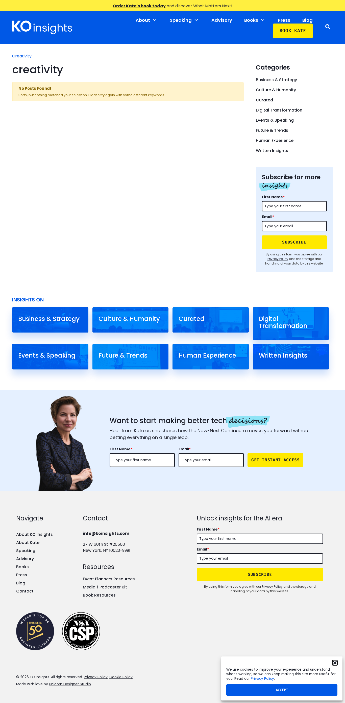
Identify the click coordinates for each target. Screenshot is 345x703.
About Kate (27, 542)
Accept (282, 690)
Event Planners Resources (109, 579)
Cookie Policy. (121, 676)
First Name (273, 197)
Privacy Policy (262, 678)
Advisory (221, 20)
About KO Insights (34, 534)
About (143, 20)
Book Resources (99, 595)
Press (284, 20)
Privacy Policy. (96, 676)
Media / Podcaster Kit (105, 587)
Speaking (181, 20)
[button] (334, 662)
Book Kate (293, 31)
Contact (25, 591)
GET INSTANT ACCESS (275, 460)
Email (268, 216)
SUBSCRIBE (294, 242)
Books (251, 20)
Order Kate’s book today (139, 6)
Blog (307, 20)
